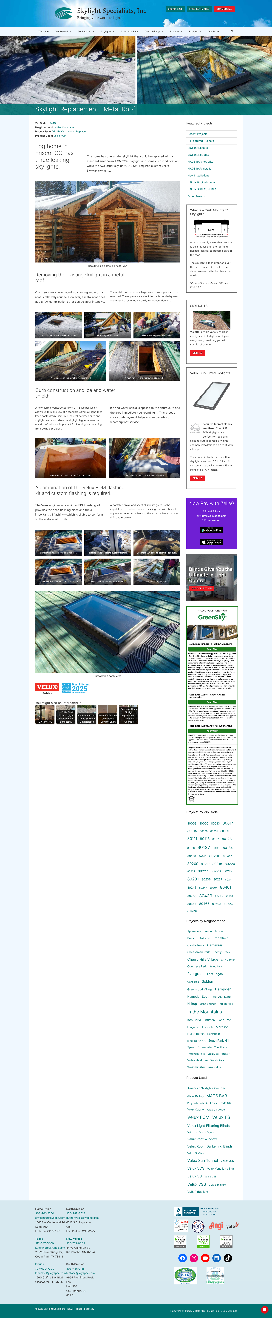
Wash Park (217, 1060)
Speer (191, 1047)
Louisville (207, 1027)
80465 (204, 904)
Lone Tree (224, 1020)
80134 (228, 848)
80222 (191, 871)
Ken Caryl (194, 1020)
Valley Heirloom (197, 1060)
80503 (216, 904)
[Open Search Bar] (232, 31)
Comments (229, 1311)
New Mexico (74, 1238)
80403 (192, 896)
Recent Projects (197, 134)
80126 (191, 848)
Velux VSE (210, 1176)
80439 (205, 895)
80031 (214, 831)
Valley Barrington (218, 1053)
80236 (206, 879)
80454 (191, 904)
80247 (203, 887)
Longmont (193, 1027)
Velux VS (194, 1176)
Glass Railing (195, 1096)
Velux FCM (60, 135)
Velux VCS (195, 1168)
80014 (228, 823)
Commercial (224, 9)
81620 (192, 911)
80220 (230, 864)
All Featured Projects (201, 140)
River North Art (196, 1040)
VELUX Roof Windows (201, 182)
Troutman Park (196, 1053)
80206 (214, 856)
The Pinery (220, 1047)
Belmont (205, 938)
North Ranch (196, 1033)
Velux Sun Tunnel (202, 1160)
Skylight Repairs (198, 147)
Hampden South (198, 996)
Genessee (193, 981)
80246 (191, 887)
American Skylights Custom (206, 1088)
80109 (224, 831)
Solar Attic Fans (129, 31)
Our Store (213, 31)
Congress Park (197, 966)
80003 (192, 823)
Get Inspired (84, 31)
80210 (205, 864)
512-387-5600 (44, 1243)
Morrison (222, 1027)
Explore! (193, 31)
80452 (229, 896)
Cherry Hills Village (202, 959)
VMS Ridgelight (197, 1191)
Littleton (209, 1020)
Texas (39, 1238)
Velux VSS (196, 1184)
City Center (228, 959)
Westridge (214, 1067)
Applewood (194, 931)
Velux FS (221, 1117)
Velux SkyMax (195, 1153)
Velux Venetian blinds (221, 1168)
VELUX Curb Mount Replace (69, 131)
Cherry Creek (221, 952)
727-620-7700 (44, 1268)
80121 (215, 839)
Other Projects (197, 196)
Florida (39, 1264)
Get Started (61, 31)
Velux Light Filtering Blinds (208, 1126)
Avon (208, 931)
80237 (217, 879)
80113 (205, 838)
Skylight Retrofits (198, 154)
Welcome (43, 31)
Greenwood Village (199, 989)
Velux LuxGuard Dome (200, 1132)
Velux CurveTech (216, 1109)
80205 (203, 856)
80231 (193, 879)
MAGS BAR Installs (199, 168)
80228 (216, 871)
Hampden (223, 989)
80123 (227, 839)
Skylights (106, 31)
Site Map (200, 1311)
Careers (190, 1311)
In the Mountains (64, 127)
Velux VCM (228, 1160)
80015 (192, 831)
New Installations (198, 175)
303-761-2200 (175, 9)
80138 (191, 856)
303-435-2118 (75, 1268)
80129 (216, 848)
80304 (213, 887)
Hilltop (192, 1004)
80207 (227, 856)
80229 (228, 871)
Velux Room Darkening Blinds (210, 1146)
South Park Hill (218, 1040)
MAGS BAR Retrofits (200, 161)
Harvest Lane (222, 996)
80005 (203, 823)
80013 (215, 823)
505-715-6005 (75, 1243)
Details (197, 353)
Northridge (213, 1033)
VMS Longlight (217, 1184)
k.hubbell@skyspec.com (50, 1273)
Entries (213, 1311)
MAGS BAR (216, 1095)
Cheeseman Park (198, 952)
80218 (217, 864)
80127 (203, 847)
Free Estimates (199, 9)
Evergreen (195, 974)
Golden (207, 981)
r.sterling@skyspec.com (50, 1247)
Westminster (196, 1067)
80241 (228, 879)
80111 (192, 838)
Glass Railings (152, 31)
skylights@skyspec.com (50, 1217)
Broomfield (220, 938)
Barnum (219, 931)
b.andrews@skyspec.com (82, 1217)
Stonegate (205, 1047)
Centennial (215, 945)
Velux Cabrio (195, 1109)
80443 (52, 123)
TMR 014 (226, 1103)
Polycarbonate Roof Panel (202, 1103)
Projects (174, 31)
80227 (203, 871)
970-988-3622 (75, 1213)
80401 (225, 887)
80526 (228, 904)
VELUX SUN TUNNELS (202, 189)
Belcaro (192, 938)
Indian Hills (226, 1003)
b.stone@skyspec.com (80, 1273)
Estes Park (216, 966)
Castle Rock (195, 945)
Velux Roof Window (202, 1139)
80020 (204, 831)
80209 (192, 864)
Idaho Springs (208, 1003)
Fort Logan (215, 974)
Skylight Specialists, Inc (111, 10)
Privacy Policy (177, 1311)
